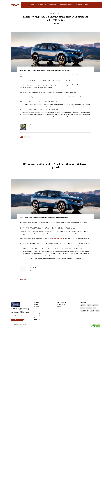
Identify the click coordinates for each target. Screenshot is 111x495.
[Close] (75, 239)
